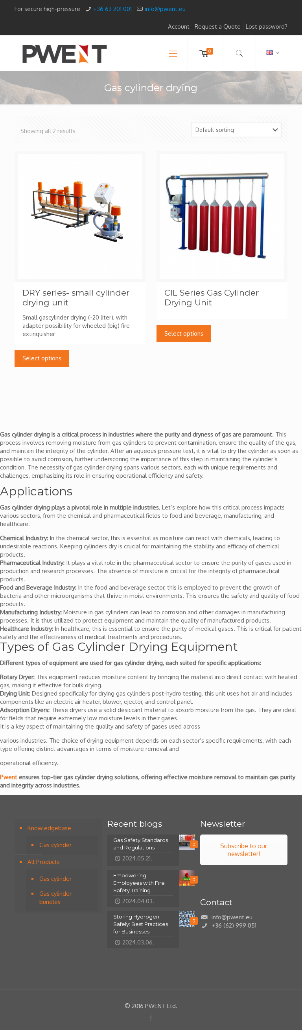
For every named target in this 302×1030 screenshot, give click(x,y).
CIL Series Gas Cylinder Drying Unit (211, 297)
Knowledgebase (49, 828)
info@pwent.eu (165, 9)
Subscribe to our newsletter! (243, 850)
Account (179, 26)
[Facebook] (151, 1018)
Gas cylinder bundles (55, 898)
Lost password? (266, 26)
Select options (41, 358)
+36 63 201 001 (112, 9)
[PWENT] (64, 53)
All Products (44, 862)
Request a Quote (218, 26)
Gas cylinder (55, 845)
